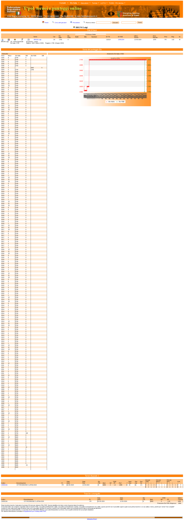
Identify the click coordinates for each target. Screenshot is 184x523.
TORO (111, 3)
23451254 (121, 39)
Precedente (76, 22)
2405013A (4, 485)
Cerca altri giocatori (60, 22)
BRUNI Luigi (37, 39)
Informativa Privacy (92, 519)
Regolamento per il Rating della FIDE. (35, 511)
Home (46, 22)
